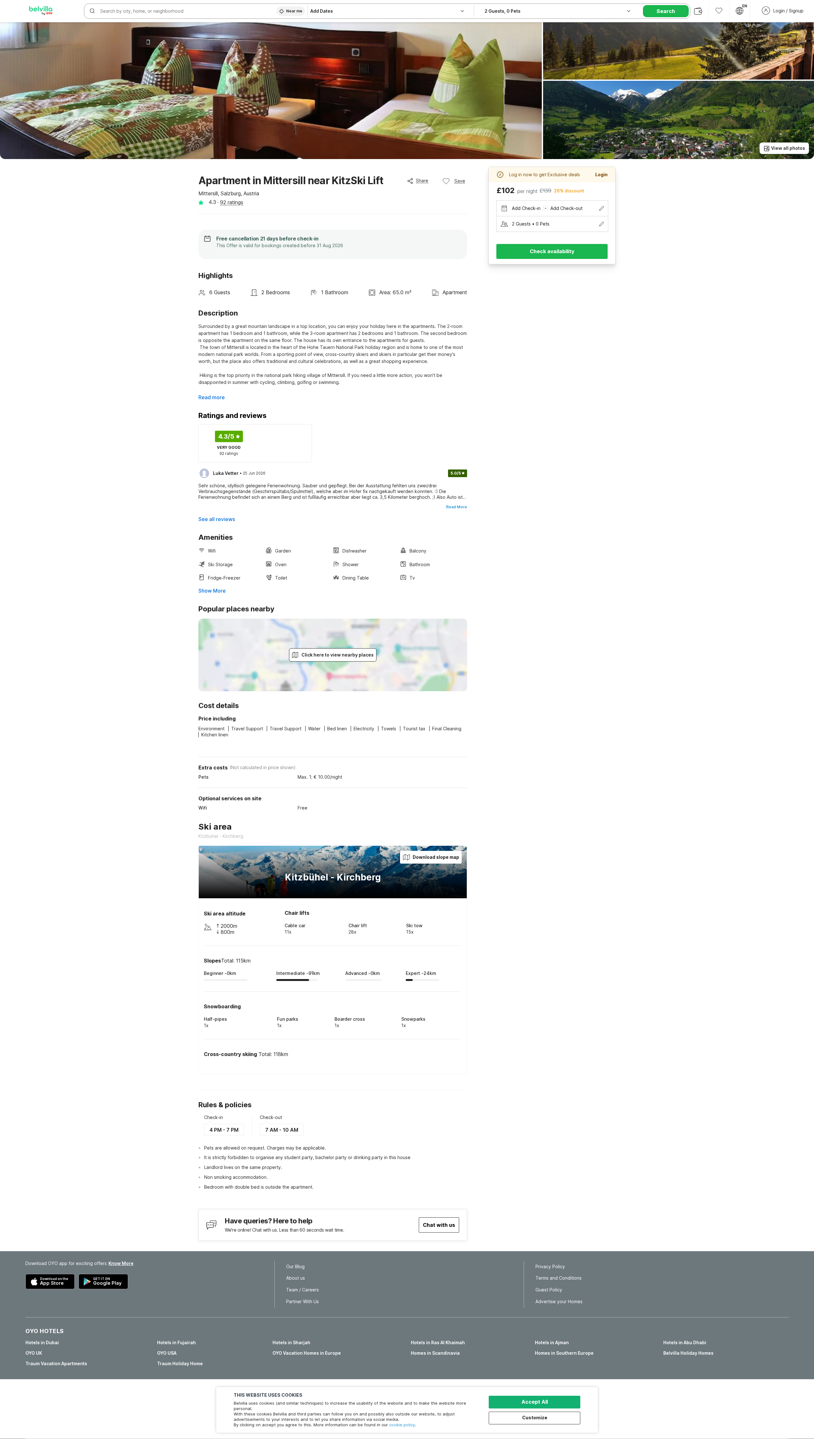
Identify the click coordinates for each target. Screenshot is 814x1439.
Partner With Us (302, 1301)
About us (295, 1278)
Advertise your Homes (559, 1301)
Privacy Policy (550, 1266)
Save (459, 181)
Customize (534, 1417)
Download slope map (436, 857)
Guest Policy (548, 1289)
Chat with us (439, 1225)
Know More (121, 1263)
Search (666, 11)
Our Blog (295, 1266)
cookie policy (402, 1424)
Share (422, 180)
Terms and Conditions (558, 1278)
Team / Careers (302, 1289)
